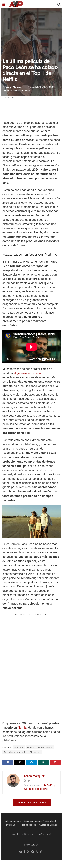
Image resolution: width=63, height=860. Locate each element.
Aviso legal (50, 820)
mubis (49, 834)
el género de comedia (28, 373)
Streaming (35, 752)
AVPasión (35, 845)
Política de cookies (27, 824)
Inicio (4, 97)
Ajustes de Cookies (48, 824)
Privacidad (10, 824)
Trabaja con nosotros (32, 820)
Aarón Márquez (13, 86)
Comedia (19, 747)
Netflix (22, 727)
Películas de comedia (15, 752)
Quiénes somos (12, 820)
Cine (12, 97)
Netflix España (45, 747)
